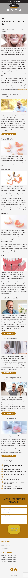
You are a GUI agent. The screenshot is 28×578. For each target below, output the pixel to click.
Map (20, 11)
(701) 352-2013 (5, 549)
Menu (8, 11)
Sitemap (15, 575)
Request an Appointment (15, 1)
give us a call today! (22, 89)
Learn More (7, 134)
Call (12, 11)
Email (16, 11)
